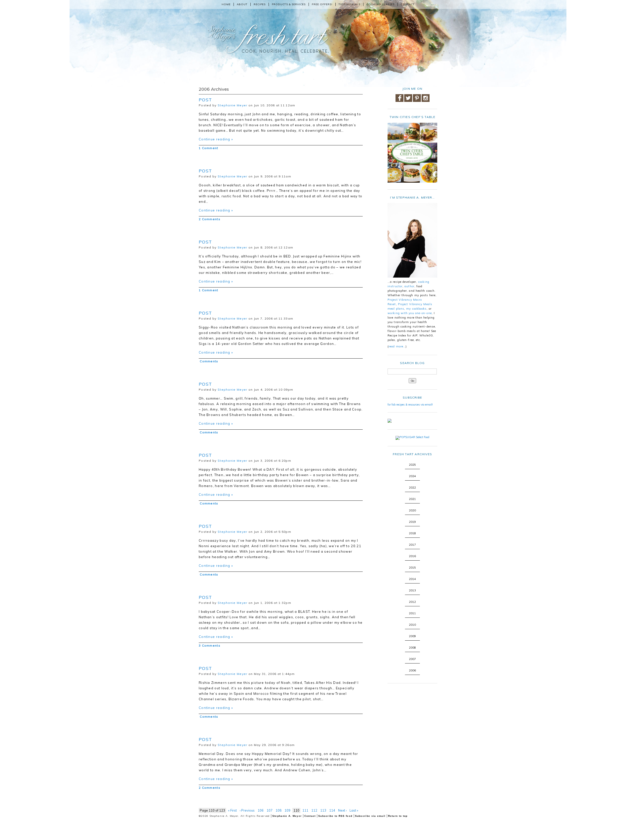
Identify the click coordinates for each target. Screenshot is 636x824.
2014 (412, 579)
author (409, 286)
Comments (208, 361)
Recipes (260, 4)
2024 (412, 476)
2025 (412, 464)
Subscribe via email (370, 816)
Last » (354, 810)
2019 (412, 522)
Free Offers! (322, 4)
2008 (412, 647)
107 (270, 810)
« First (232, 810)
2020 (412, 510)
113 (323, 810)
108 (278, 810)
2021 (412, 499)
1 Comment (208, 148)
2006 (412, 670)
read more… (397, 346)
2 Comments (209, 219)
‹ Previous (247, 810)
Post (205, 100)
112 (314, 810)
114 (332, 810)
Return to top (398, 816)
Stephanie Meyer (232, 105)
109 (287, 810)
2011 (412, 613)
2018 (412, 533)
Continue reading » (216, 139)
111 (305, 810)
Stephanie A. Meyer (287, 816)
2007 (412, 659)
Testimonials (349, 4)
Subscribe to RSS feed (335, 816)
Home (226, 4)
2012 (412, 602)
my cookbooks (416, 308)
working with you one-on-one (410, 313)
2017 (412, 544)
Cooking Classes (380, 4)
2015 (412, 567)
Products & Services (289, 4)
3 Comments (209, 645)
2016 (412, 556)
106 (261, 810)
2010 (412, 624)
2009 (412, 636)
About (242, 4)
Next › (342, 810)
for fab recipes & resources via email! (410, 404)
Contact (408, 4)
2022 (412, 487)
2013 (412, 590)
